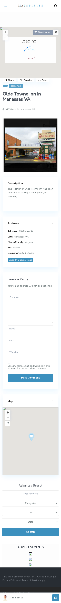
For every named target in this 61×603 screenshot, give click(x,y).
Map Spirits (16, 597)
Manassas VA (28, 109)
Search (30, 531)
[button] (37, 443)
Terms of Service (30, 580)
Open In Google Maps (20, 260)
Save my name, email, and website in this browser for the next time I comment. (29, 367)
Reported (16, 86)
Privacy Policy (10, 580)
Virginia (29, 242)
